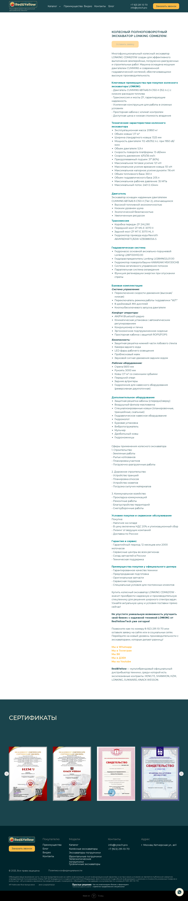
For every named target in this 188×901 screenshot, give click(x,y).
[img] (22, 839)
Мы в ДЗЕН (119, 657)
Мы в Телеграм (122, 650)
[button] (166, 6)
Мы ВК (116, 654)
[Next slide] (181, 774)
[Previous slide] (6, 774)
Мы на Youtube (121, 661)
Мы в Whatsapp (122, 647)
